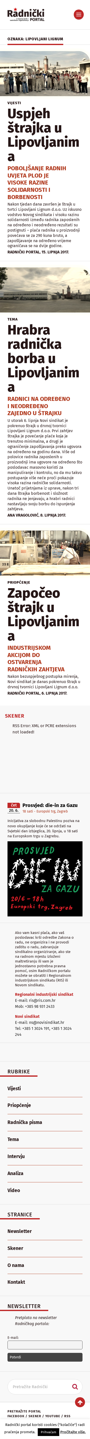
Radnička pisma (25, 1122)
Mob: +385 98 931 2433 (34, 1006)
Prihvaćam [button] (48, 1432)
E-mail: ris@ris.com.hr (35, 1000)
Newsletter (20, 1231)
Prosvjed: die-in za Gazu (50, 805)
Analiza (16, 1173)
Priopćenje (19, 582)
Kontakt (16, 1282)
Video (14, 1190)
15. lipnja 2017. (55, 252)
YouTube (52, 1416)
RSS (67, 1416)
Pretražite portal (24, 1411)
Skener (15, 1248)
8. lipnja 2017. (53, 515)
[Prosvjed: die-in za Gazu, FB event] (45, 915)
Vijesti (14, 103)
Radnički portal (24, 252)
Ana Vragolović (23, 515)
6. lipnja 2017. (54, 693)
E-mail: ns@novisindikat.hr (39, 1022)
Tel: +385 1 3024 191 (32, 1028)
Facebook (16, 1416)
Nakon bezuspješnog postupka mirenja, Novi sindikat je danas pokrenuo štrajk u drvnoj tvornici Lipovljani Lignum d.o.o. (44, 681)
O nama (16, 1265)
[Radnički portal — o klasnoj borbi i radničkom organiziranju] (30, 14)
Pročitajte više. (73, 1432)
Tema (13, 319)
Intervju (16, 1156)
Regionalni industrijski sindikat (44, 994)
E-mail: (13, 1338)
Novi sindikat (27, 1016)
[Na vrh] (80, 1402)
